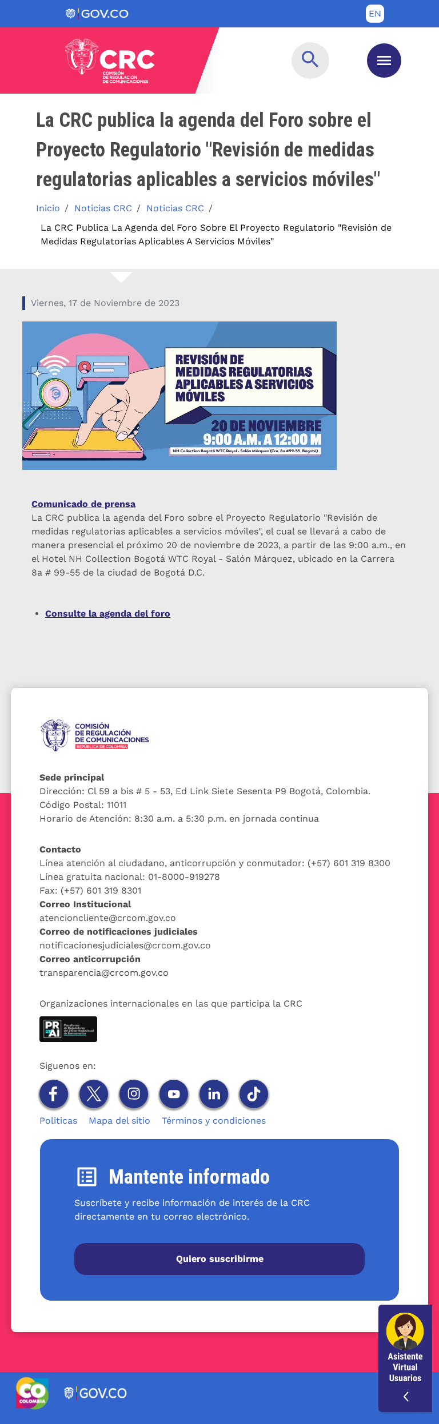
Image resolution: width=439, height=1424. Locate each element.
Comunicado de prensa (83, 503)
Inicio (48, 208)
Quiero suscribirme (220, 1258)
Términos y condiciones (214, 1120)
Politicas (58, 1120)
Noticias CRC (103, 208)
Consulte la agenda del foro (107, 613)
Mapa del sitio (119, 1120)
